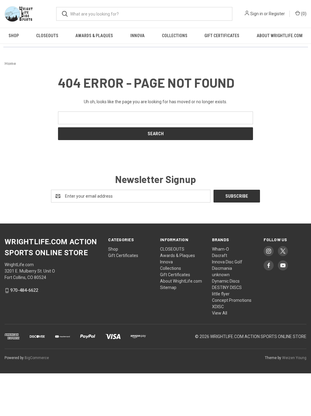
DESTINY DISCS (227, 287)
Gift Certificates (221, 35)
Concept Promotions (231, 300)
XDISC (218, 306)
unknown (221, 274)
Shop (14, 35)
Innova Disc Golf (227, 261)
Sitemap (168, 287)
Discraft (219, 255)
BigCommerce (37, 358)
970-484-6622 (24, 290)
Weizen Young (294, 358)
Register (277, 13)
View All (219, 313)
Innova (137, 35)
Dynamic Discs (226, 281)
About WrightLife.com (279, 35)
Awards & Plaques (94, 35)
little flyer (221, 293)
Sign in (256, 13)
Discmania (222, 268)
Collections (174, 35)
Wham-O (220, 249)
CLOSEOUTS (47, 35)
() (303, 13)
